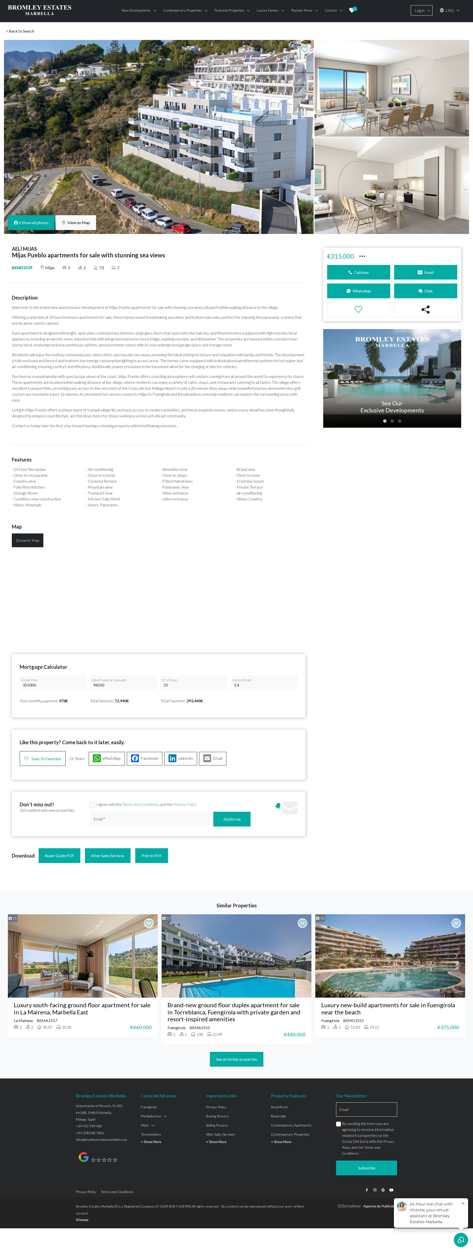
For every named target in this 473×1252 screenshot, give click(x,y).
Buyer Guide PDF (59, 855)
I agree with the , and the (146, 804)
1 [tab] (384, 421)
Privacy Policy (185, 804)
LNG (449, 10)
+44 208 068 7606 (90, 1133)
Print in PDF (151, 855)
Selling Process (217, 1125)
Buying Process (217, 1116)
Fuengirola (149, 1107)
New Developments (136, 10)
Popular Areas (301, 10)
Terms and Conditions (141, 804)
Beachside (278, 1116)
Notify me (232, 819)
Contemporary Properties (290, 1134)
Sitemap (82, 1219)
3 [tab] (399, 421)
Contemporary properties (182, 10)
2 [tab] (392, 421)
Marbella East (151, 1116)
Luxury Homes (268, 10)
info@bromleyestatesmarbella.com (101, 1139)
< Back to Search (20, 31)
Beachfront (279, 1107)
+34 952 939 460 (89, 1126)
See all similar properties (236, 1059)
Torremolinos (151, 1134)
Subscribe (366, 1167)
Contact (331, 10)
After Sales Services (107, 855)
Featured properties (229, 10)
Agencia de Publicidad (380, 1206)
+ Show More (151, 1142)
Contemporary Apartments (291, 1125)
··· (362, 255)
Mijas (145, 1125)
